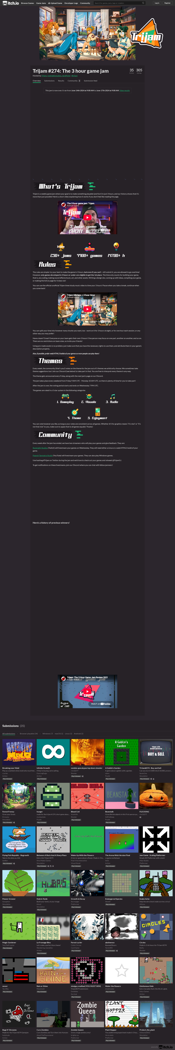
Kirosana (5, 817)
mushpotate (41, 817)
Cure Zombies (43, 1030)
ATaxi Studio (144, 861)
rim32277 (74, 771)
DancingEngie (42, 773)
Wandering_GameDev (45, 948)
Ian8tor (5, 861)
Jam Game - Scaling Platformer (152, 855)
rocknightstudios (54, 75)
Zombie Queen (77, 1030)
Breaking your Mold (10, 768)
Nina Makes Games (44, 861)
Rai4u (142, 948)
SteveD (107, 902)
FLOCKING (144, 811)
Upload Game (56, 3)
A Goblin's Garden (112, 768)
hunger (40, 811)
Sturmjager (75, 902)
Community (85, 3)
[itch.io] (166, 1047)
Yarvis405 (109, 948)
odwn (107, 773)
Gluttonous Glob (146, 986)
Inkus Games (144, 991)
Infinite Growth (43, 768)
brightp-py (75, 1035)
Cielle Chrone (76, 945)
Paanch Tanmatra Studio (43, 455)
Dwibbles (74, 991)
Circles (142, 942)
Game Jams (41, 3)
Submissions (49, 80)
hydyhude (6, 1035)
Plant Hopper (111, 1030)
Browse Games (27, 3)
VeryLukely (109, 1035)
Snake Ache (145, 899)
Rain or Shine (42, 986)
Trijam (44, 75)
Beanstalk (109, 811)
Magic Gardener (9, 942)
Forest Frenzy (8, 811)
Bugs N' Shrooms (9, 1030)
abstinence (110, 942)
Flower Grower (9, 899)
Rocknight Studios (40, 448)
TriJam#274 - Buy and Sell (150, 768)
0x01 (107, 861)
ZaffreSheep (109, 817)
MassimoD (41, 989)
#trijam (75, 75)
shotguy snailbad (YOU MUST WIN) (86, 986)
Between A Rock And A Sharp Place (52, 855)
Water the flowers (113, 986)
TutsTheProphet (8, 945)
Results (61, 80)
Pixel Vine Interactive (79, 861)
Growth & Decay (78, 899)
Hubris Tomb (42, 899)
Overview (37, 80)
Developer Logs (71, 3)
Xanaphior (6, 902)
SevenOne (143, 773)
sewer (5, 986)
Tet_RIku (5, 989)
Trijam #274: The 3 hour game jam (71, 71)
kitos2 (39, 904)
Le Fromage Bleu (44, 942)
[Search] (143, 3)
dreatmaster (109, 989)
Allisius (142, 904)
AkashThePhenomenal (45, 1035)
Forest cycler (76, 942)
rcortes (5, 773)
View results (125, 90)
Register (168, 3)
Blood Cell (75, 811)
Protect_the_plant (147, 1030)
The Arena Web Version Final (117, 855)
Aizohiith (74, 814)
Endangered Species (113, 899)
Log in (157, 3)
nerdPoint (66, 75)
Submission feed (90, 80)
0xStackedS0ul (145, 1033)
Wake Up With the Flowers (82, 855)
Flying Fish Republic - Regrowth (15, 855)
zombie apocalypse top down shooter (86, 768)
